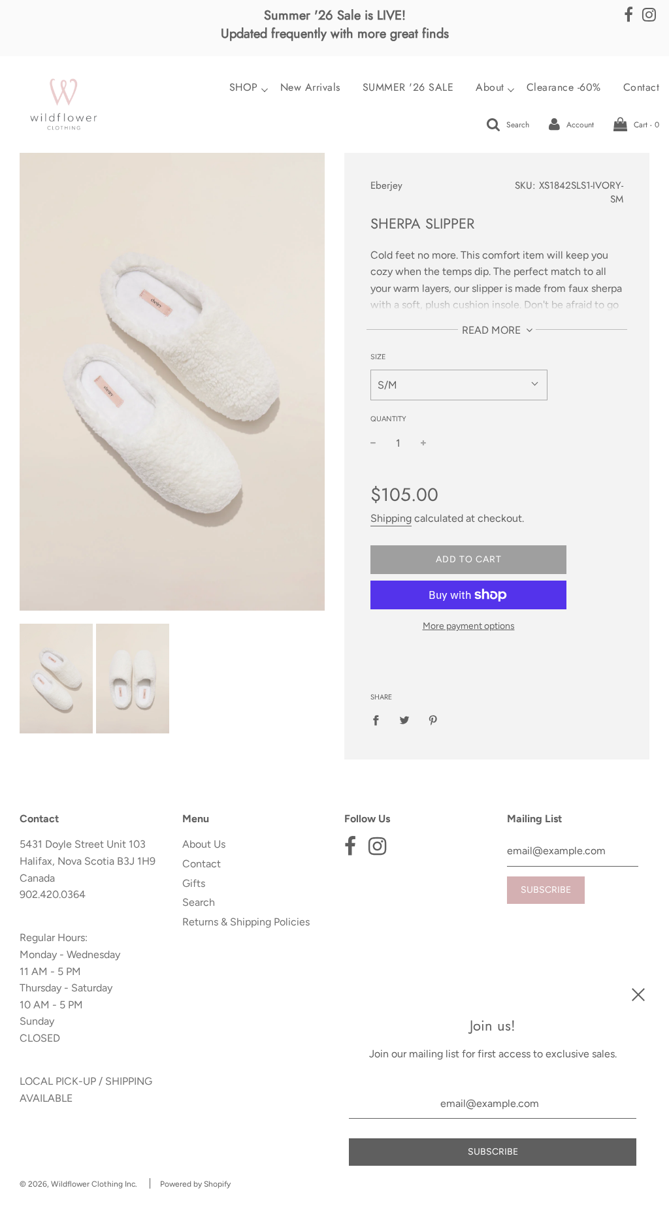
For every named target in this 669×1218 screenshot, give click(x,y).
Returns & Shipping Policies (246, 922)
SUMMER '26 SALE (408, 87)
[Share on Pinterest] (433, 719)
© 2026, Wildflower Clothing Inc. (78, 1184)
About (490, 87)
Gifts (193, 883)
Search (198, 902)
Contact (201, 863)
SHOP (243, 87)
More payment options (469, 626)
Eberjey (386, 185)
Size (378, 357)
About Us (203, 844)
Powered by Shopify (195, 1184)
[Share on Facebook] (379, 719)
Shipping (391, 518)
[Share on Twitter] (404, 719)
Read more (492, 330)
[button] (458, 385)
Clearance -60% (564, 87)
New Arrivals (310, 87)
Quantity (388, 419)
